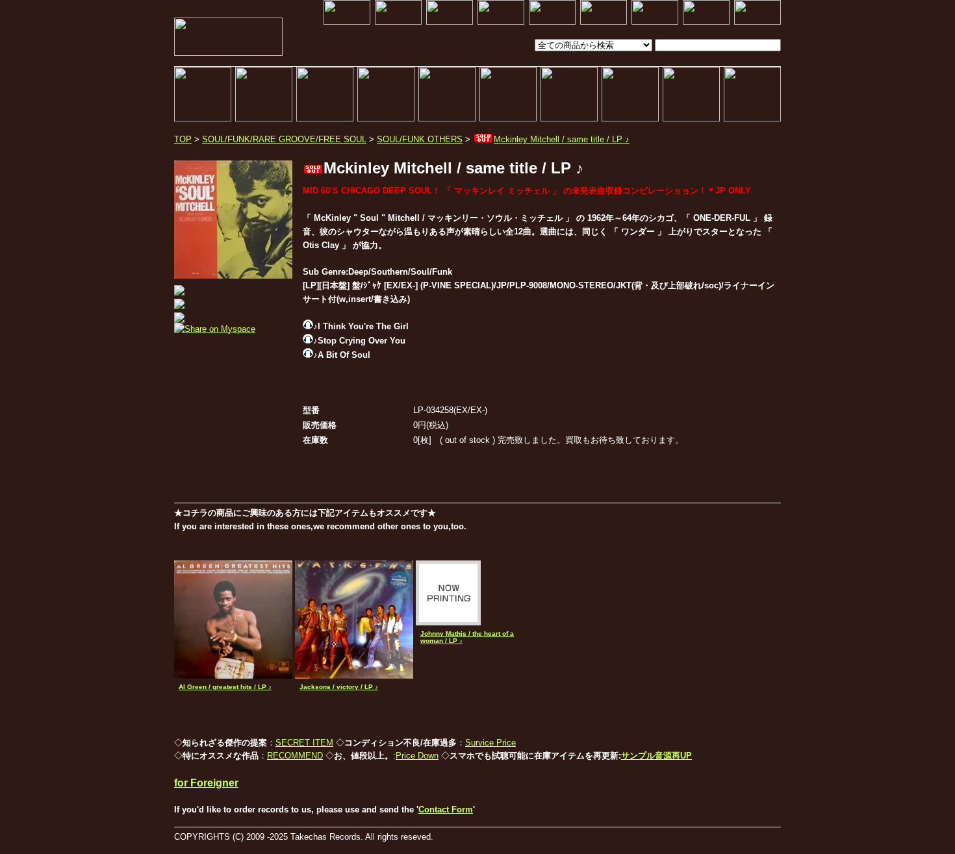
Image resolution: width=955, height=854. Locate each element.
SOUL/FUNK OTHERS (420, 139)
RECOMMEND (295, 755)
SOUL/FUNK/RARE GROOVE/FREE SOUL (284, 139)
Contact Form (445, 809)
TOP (183, 139)
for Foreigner (206, 782)
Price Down (417, 755)
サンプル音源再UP (656, 755)
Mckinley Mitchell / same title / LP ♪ (562, 139)
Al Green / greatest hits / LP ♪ (225, 686)
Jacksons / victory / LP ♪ (338, 686)
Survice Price (490, 742)
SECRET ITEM (304, 742)
